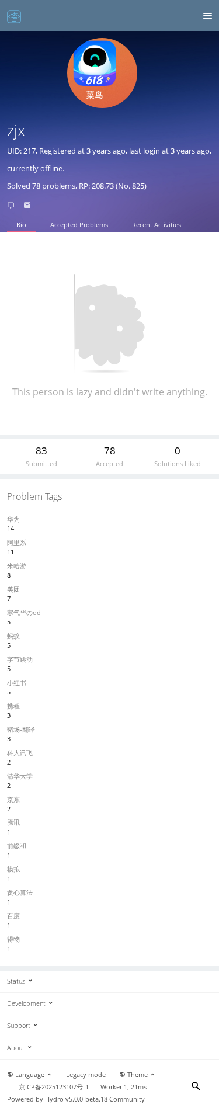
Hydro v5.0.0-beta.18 (76, 1099)
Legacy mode (86, 1075)
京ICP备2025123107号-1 (54, 1087)
